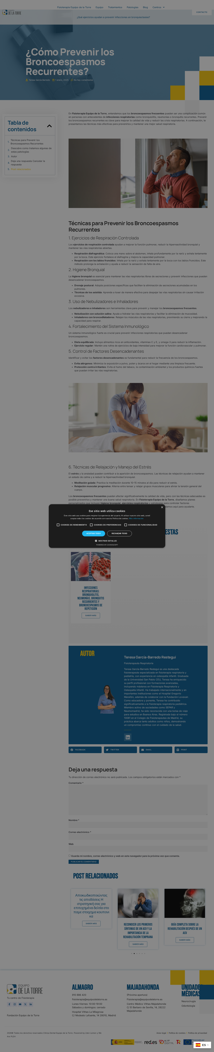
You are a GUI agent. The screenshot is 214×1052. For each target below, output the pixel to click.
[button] (107, 540)
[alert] (107, 526)
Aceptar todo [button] (93, 533)
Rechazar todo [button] (119, 533)
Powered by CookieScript (107, 545)
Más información (136, 518)
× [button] (162, 507)
